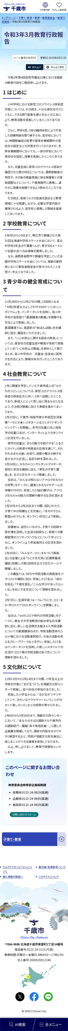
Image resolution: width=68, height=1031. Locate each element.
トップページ (9, 18)
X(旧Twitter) (19, 996)
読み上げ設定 (57, 67)
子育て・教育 (25, 18)
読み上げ (36, 67)
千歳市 (14, 6)
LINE (48, 996)
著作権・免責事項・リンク (52, 867)
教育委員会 (48, 18)
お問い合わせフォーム (24, 814)
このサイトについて (49, 876)
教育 (37, 18)
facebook (34, 996)
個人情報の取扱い (13, 876)
